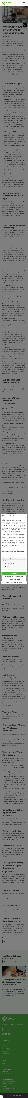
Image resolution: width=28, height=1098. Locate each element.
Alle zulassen (14, 573)
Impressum (19, 582)
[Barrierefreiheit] (25, 25)
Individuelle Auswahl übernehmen (14, 576)
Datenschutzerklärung (11, 582)
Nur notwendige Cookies (14, 579)
